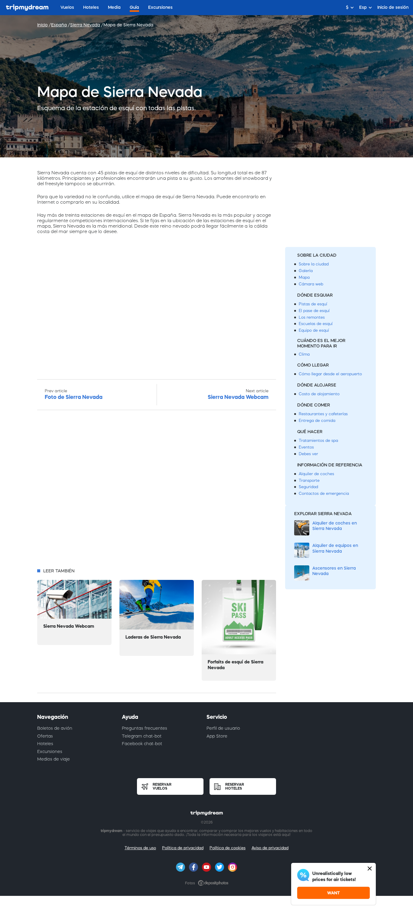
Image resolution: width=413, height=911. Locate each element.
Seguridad (308, 487)
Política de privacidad (182, 848)
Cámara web (311, 284)
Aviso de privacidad (270, 848)
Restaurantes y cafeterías (323, 414)
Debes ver (308, 454)
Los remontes (312, 317)
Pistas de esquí (313, 304)
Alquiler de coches (316, 474)
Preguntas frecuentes (144, 728)
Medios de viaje (53, 759)
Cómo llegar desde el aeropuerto (330, 374)
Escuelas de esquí (316, 324)
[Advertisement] (156, 491)
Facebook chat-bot (142, 744)
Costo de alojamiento (319, 394)
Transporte (309, 480)
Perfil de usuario (223, 728)
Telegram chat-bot (141, 736)
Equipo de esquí (314, 330)
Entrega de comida (317, 421)
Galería (306, 271)
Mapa (304, 277)
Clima (304, 354)
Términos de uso (140, 848)
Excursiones (49, 751)
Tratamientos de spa (318, 440)
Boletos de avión (54, 728)
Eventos (306, 447)
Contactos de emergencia (324, 493)
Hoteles (45, 744)
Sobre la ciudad (314, 264)
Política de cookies (228, 848)
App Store (217, 736)
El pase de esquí (314, 311)
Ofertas (45, 736)
